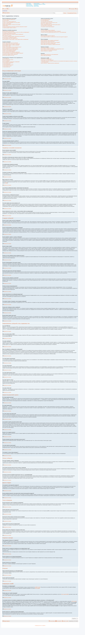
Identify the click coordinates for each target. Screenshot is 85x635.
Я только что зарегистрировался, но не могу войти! (11, 22)
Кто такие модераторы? (45, 20)
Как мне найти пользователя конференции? (48, 43)
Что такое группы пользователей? (46, 21)
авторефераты (36, 5)
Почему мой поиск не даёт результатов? (48, 41)
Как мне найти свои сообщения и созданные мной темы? (50, 44)
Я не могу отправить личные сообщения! (48, 30)
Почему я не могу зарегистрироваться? (9, 21)
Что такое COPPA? (6, 20)
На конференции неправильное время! (9, 33)
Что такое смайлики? (6, 60)
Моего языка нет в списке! (7, 35)
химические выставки (29, 6)
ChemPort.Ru (5, 10)
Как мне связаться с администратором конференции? (50, 63)
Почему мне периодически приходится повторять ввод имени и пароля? (15, 26)
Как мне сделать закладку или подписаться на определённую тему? (52, 48)
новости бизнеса (28, 4)
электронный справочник (38, 4)
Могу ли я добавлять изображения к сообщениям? (11, 61)
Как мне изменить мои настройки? (8, 31)
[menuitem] (8, 9)
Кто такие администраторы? (45, 19)
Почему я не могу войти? (7, 23)
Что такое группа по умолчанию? (46, 25)
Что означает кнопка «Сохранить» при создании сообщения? (13, 53)
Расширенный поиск (71, 13)
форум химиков (36, 6)
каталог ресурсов (36, 3)
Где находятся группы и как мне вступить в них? (49, 22)
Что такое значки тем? (6, 66)
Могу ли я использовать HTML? (8, 59)
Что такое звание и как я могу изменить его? (10, 38)
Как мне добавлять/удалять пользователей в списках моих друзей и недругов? (54, 36)
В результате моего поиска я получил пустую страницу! (50, 42)
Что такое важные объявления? (8, 62)
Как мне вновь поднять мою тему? (8, 55)
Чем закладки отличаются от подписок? (47, 47)
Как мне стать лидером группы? (46, 23)
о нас (43, 3)
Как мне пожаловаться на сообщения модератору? (11, 52)
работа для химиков (29, 5)
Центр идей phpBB (64, 594)
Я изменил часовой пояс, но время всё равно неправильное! (13, 34)
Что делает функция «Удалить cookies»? (9, 27)
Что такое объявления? (6, 63)
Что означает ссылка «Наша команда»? (47, 26)
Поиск (64, 13)
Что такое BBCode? (6, 58)
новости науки (28, 3)
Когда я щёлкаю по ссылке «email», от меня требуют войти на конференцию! (15, 39)
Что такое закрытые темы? (7, 65)
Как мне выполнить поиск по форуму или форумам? (50, 40)
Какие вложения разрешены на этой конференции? (49, 54)
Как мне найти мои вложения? (46, 55)
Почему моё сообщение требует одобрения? (10, 54)
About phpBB (37, 588)
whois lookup (74, 601)
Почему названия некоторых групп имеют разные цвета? (50, 24)
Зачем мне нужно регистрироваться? (9, 19)
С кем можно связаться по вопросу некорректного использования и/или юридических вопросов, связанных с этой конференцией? (59, 61)
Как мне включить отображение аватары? (10, 37)
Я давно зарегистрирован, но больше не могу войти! (11, 24)
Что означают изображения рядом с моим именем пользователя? (14, 36)
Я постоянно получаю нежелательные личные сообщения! (51, 31)
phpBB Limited (37, 587)
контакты (43, 4)
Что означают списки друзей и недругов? (48, 35)
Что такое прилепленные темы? (8, 64)
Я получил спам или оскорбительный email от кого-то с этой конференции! (53, 32)
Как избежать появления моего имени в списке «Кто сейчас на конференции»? (16, 32)
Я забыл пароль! (5, 25)
